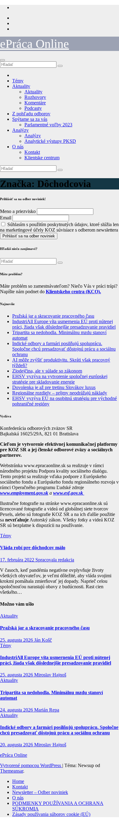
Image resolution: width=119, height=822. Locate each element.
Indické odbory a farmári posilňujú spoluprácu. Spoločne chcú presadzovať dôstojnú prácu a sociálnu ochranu (64, 349)
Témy (17, 80)
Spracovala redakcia (54, 559)
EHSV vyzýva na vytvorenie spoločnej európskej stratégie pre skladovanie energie (59, 379)
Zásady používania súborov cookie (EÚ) (51, 814)
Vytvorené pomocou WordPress (31, 765)
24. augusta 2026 (17, 709)
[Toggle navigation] (2, 60)
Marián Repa (46, 709)
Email (5, 217)
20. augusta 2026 (17, 744)
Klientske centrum (42, 157)
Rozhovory (35, 97)
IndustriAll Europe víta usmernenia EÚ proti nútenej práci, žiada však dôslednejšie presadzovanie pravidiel (64, 324)
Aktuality (21, 86)
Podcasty (33, 108)
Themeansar (11, 770)
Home (18, 781)
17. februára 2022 (17, 559)
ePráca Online (34, 44)
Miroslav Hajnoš (50, 674)
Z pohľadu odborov (31, 113)
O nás (17, 146)
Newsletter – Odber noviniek (40, 792)
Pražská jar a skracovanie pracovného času (53, 316)
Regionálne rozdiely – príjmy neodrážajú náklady (59, 392)
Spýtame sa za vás (29, 119)
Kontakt (32, 152)
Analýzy (20, 130)
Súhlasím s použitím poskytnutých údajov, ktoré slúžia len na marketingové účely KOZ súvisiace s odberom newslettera (59, 227)
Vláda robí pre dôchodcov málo (32, 547)
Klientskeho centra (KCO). (73, 291)
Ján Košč (43, 640)
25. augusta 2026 (17, 640)
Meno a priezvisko (18, 211)
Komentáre (35, 102)
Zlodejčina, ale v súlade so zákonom (47, 370)
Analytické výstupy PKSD (50, 141)
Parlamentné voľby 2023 (48, 124)
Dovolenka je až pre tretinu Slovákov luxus (54, 387)
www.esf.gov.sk (68, 493)
